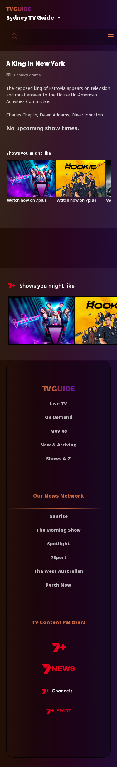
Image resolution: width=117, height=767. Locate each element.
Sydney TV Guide (30, 18)
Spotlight (58, 544)
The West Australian (58, 571)
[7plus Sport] (58, 712)
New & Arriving (58, 445)
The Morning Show (58, 530)
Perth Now (58, 585)
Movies (58, 431)
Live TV (58, 403)
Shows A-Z (58, 458)
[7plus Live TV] (58, 692)
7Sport (58, 557)
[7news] (58, 671)
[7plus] (58, 650)
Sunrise (59, 516)
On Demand (58, 417)
